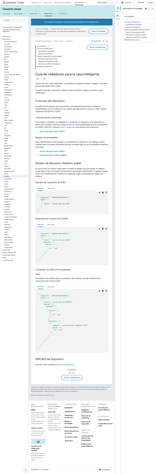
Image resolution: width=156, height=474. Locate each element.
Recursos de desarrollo (85, 423)
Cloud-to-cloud (12, 9)
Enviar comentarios (97, 47)
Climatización (69, 411)
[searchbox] (14, 20)
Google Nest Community (105, 425)
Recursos (46, 2)
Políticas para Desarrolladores (87, 445)
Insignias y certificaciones (86, 411)
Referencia (48, 14)
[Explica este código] (99, 192)
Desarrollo (35, 2)
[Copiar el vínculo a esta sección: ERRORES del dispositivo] (66, 359)
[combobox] (107, 2)
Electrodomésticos (72, 427)
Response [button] (51, 188)
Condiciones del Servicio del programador (87, 438)
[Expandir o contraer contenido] (48, 46)
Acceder (150, 2)
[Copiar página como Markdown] (44, 79)
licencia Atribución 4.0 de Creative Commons (92, 387)
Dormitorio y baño (71, 437)
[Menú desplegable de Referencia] (55, 13)
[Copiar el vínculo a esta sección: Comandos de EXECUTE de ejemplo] (72, 270)
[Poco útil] (106, 41)
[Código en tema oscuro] (103, 192)
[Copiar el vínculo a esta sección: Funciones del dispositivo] (67, 101)
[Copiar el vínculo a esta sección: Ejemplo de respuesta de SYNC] (68, 182)
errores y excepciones (65, 365)
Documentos (79, 2)
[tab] (40, 188)
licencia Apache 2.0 (61, 389)
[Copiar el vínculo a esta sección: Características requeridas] (64, 118)
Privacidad (44, 469)
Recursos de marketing (85, 417)
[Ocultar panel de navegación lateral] (25, 470)
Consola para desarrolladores (104, 409)
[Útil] (103, 41)
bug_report (146, 8)
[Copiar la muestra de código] (106, 192)
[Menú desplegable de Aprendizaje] (25, 13)
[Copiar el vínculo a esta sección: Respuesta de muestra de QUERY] (70, 219)
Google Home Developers (43, 41)
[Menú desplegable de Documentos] (86, 2)
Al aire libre (69, 441)
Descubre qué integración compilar (36, 448)
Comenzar (6, 14)
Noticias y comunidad (62, 2)
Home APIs (52, 412)
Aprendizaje (18, 14)
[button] (14, 39)
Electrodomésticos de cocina (72, 432)
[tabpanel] (71, 202)
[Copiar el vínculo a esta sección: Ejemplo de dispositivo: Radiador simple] (83, 163)
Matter (33, 410)
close (152, 8)
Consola (141, 2)
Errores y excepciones (67, 127)
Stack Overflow (103, 420)
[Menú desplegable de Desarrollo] (39, 13)
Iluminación (69, 408)
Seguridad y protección (69, 416)
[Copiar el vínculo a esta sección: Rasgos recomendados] (60, 137)
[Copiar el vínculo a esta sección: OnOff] (43, 274)
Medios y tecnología (68, 422)
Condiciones (35, 469)
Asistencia (63, 14)
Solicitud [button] (40, 188)
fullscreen (149, 8)
